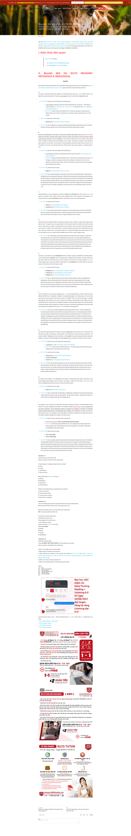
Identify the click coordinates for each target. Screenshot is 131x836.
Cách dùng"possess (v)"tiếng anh (61, 207)
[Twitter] (84, 815)
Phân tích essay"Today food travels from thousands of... (50, 810)
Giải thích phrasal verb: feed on (58, 389)
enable (60, 306)
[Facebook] (80, 815)
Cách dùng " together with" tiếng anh (66, 345)
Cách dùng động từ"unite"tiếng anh (60, 205)
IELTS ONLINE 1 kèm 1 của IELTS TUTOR (64, 107)
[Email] (90, 815)
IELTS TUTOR (49, 59)
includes (80, 94)
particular (50, 524)
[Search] (93, 8)
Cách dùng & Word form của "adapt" (60, 171)
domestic (90, 260)
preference (50, 476)
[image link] (27, 8)
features (89, 194)
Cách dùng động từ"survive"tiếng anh (61, 360)
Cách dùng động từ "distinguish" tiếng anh (64, 270)
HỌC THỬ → (101, 8)
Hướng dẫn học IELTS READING (57, 65)
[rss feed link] (92, 815)
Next (67, 807)
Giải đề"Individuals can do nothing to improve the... (77, 810)
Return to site (41, 815)
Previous (41, 807)
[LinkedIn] (87, 815)
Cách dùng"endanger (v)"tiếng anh (63, 275)
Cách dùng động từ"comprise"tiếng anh (63, 273)
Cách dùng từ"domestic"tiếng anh (62, 122)
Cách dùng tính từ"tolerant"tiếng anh (62, 355)
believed (88, 381)
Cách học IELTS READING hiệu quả (58, 63)
